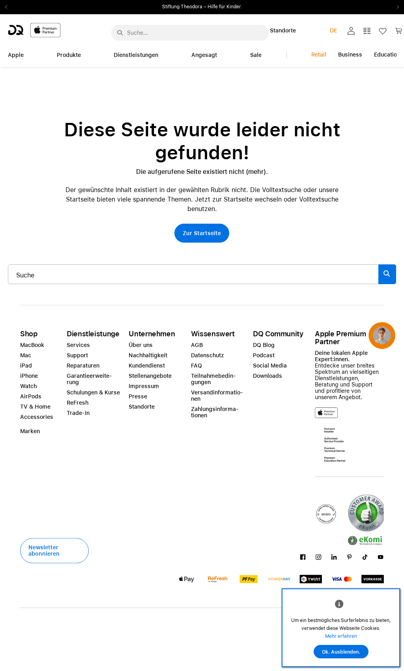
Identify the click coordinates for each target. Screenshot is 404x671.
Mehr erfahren (341, 636)
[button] (351, 31)
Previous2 (8, 7)
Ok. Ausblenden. (341, 652)
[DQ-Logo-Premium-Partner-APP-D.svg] (34, 30)
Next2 (395, 7)
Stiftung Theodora (182, 6)
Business (350, 54)
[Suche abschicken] (120, 33)
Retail (318, 54)
